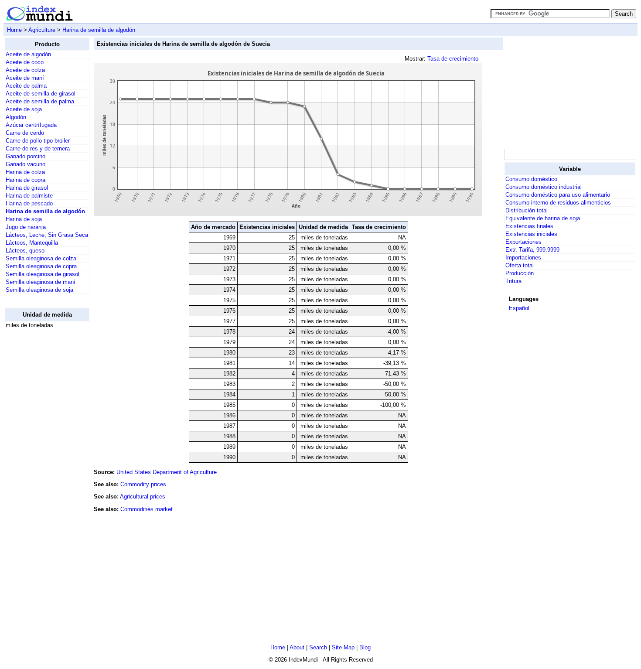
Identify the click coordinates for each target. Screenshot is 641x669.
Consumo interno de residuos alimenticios (558, 202)
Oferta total (519, 265)
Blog (365, 647)
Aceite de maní (25, 78)
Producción (519, 273)
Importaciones (523, 257)
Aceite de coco (25, 62)
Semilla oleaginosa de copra (41, 266)
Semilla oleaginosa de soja (39, 290)
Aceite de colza (25, 70)
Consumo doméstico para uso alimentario (557, 194)
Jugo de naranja (26, 227)
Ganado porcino (25, 156)
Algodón (16, 117)
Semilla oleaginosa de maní (40, 282)
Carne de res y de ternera (38, 148)
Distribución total (526, 210)
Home (14, 30)
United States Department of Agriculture (166, 472)
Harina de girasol (27, 187)
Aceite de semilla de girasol (40, 93)
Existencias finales (529, 226)
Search (318, 647)
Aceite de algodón (28, 54)
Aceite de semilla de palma (40, 101)
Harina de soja (24, 219)
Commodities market (146, 509)
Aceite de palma (26, 85)
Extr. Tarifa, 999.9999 (532, 249)
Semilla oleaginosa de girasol (42, 274)
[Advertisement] (40, 467)
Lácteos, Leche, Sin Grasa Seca (47, 235)
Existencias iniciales (531, 234)
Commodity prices (143, 484)
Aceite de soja (24, 109)
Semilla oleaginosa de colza (41, 258)
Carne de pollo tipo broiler (38, 140)
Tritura (513, 281)
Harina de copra (25, 180)
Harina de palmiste (29, 195)
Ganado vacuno (25, 164)
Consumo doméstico (531, 179)
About (297, 647)
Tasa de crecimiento (452, 58)
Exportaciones (523, 242)
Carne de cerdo (25, 133)
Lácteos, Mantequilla (32, 242)
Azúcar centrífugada (31, 125)
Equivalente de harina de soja (542, 218)
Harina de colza (25, 172)
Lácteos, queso (25, 250)
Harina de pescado (29, 203)
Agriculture (41, 30)
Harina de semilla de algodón (98, 30)
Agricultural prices (142, 496)
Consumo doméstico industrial (543, 187)
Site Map (343, 647)
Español (519, 308)
